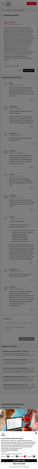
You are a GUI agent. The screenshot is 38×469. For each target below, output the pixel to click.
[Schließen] (35, 411)
